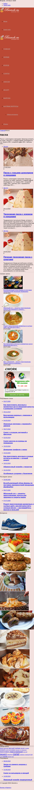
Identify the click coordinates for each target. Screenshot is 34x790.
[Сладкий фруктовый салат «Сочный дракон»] (15, 725)
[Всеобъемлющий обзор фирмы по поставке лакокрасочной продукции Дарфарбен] (13, 288)
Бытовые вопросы (10, 106)
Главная (2, 130)
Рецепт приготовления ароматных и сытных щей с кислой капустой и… (17, 326)
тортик (9, 756)
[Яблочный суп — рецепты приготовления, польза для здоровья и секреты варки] (13, 306)
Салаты (6, 73)
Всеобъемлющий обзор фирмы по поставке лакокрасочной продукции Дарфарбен (17, 290)
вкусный (11, 748)
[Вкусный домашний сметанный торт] (15, 648)
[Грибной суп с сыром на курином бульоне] (15, 706)
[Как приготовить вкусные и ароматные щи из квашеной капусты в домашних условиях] (13, 342)
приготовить (5, 752)
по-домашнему (23, 749)
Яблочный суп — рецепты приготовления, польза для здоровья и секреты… (17, 308)
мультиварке (11, 750)
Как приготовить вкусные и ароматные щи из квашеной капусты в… (18, 344)
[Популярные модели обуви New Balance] (13, 532)
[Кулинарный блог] (9, 12)
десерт (23, 748)
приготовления (16, 752)
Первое (6, 57)
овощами (18, 749)
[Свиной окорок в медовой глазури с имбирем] (15, 745)
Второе (6, 65)
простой (25, 751)
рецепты (10, 754)
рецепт (3, 754)
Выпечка (6, 98)
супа (1, 756)
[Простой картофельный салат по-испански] (15, 687)
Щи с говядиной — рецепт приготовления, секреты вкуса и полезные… (17, 362)
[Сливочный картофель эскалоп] (14, 609)
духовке (27, 748)
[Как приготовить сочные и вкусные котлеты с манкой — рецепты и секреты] (13, 590)
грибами (17, 748)
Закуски (6, 81)
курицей (2, 750)
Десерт (6, 90)
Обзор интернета (12, 114)
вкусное (6, 748)
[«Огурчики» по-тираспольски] (17, 629)
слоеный (27, 754)
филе (12, 756)
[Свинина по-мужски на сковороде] (15, 667)
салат (16, 754)
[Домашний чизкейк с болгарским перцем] (15, 551)
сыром (5, 756)
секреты (22, 754)
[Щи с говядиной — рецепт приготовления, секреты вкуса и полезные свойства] (13, 360)
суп (31, 754)
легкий (6, 749)
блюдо (2, 748)
